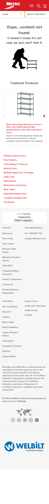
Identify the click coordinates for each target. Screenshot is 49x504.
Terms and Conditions (35, 306)
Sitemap (28, 315)
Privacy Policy (31, 301)
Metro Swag (8, 322)
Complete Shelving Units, (15, 198)
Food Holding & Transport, (16, 164)
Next (44, 116)
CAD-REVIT (7, 266)
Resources (7, 233)
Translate (26, 214)
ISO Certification (10, 307)
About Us (6, 312)
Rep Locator (8, 244)
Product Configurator (12, 279)
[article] (24, 118)
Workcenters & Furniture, (15, 185)
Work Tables (9, 190)
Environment (8, 341)
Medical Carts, (10, 169)
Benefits (6, 351)
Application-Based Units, (15, 194)
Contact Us (7, 285)
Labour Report (9, 357)
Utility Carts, (9, 177)
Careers (6, 317)
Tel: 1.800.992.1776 (33, 233)
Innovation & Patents (12, 346)
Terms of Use (30, 310)
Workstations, (10, 181)
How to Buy (7, 239)
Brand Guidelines (10, 328)
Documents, (9, 202)
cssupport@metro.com (35, 239)
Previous (4, 116)
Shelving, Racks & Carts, (15, 156)
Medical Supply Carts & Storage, (19, 173)
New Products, (10, 160)
